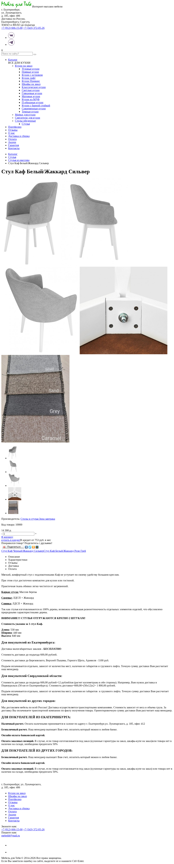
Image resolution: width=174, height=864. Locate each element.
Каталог (13, 59)
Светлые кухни (31, 90)
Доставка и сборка (19, 136)
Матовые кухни (31, 96)
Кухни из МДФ (31, 99)
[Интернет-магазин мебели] (16, 6)
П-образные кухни (32, 102)
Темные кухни (30, 111)
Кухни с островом (32, 74)
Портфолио (14, 126)
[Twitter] (30, 547)
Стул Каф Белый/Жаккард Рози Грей (65, 550)
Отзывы (13, 129)
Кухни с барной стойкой (36, 105)
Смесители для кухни (27, 117)
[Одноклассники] (33, 547)
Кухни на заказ (23, 65)
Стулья (26, 123)
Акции (12, 142)
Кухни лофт (29, 78)
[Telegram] (11, 852)
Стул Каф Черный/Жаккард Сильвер (22, 550)
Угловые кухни (30, 68)
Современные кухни (34, 108)
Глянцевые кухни (32, 93)
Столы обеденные (25, 120)
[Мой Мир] (37, 547)
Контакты (14, 148)
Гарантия (13, 145)
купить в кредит (10, 540)
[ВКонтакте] (26, 547)
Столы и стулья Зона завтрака (38, 518)
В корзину (7, 537)
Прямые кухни (30, 71)
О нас (11, 133)
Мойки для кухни (25, 114)
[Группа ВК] (11, 845)
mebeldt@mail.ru (10, 835)
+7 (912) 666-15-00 (12, 27)
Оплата (12, 139)
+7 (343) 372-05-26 (34, 27)
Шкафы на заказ (31, 84)
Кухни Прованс (31, 81)
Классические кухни (34, 87)
